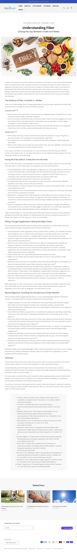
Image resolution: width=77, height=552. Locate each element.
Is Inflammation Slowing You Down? (38, 506)
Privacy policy (40, 548)
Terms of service (48, 548)
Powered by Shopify (23, 548)
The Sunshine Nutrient (59, 506)
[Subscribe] (32, 528)
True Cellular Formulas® (13, 548)
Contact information (58, 548)
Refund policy (32, 548)
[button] (21, 10)
